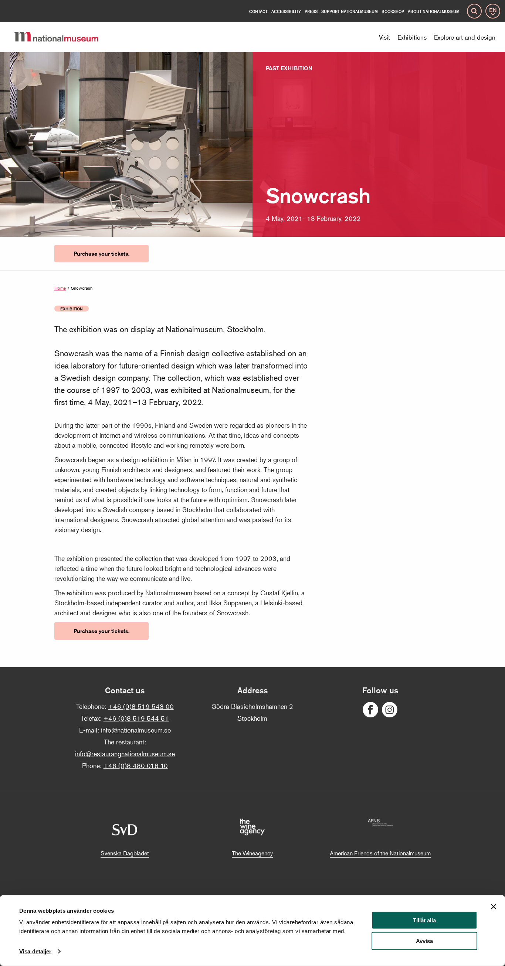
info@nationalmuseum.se (136, 730)
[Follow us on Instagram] (390, 709)
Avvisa (424, 941)
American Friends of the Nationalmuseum (380, 853)
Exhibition (71, 308)
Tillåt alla (424, 920)
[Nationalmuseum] (62, 37)
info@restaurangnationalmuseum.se (125, 754)
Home (60, 288)
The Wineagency (252, 853)
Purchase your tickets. (101, 253)
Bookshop (393, 11)
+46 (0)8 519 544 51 (136, 718)
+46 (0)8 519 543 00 (141, 706)
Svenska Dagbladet (125, 853)
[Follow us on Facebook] (370, 709)
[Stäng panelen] (493, 906)
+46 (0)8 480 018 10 (136, 765)
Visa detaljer (35, 951)
